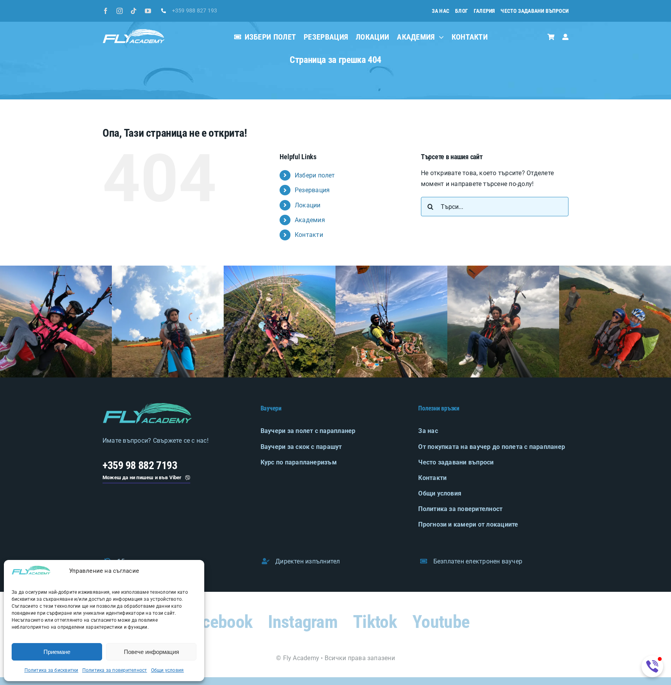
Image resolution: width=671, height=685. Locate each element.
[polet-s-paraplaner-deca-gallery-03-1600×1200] (503, 268)
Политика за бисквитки (51, 670)
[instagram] (119, 11)
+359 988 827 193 (194, 10)
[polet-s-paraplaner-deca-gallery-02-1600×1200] (168, 268)
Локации (308, 205)
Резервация (312, 190)
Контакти (309, 234)
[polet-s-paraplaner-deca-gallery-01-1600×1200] (56, 268)
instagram (302, 621)
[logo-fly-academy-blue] (147, 406)
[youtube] (148, 11)
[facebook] (106, 11)
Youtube (440, 621)
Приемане (56, 651)
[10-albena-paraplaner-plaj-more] (280, 268)
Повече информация (151, 651)
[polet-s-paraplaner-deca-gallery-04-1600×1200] (615, 268)
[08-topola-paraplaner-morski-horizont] (391, 268)
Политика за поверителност (114, 670)
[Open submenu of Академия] (439, 37)
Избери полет (315, 175)
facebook (219, 621)
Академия (310, 220)
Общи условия (167, 670)
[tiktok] (133, 11)
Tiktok (375, 621)
